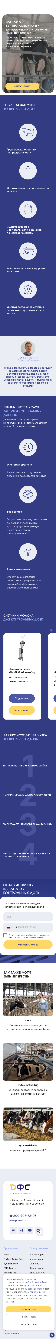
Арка (6, 1254)
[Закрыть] (52, 1335)
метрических (40, 1295)
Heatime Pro (9, 1272)
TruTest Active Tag (13, 1259)
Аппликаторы (37, 1268)
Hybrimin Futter (11, 1263)
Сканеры (35, 1263)
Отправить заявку (28, 944)
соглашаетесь (35, 1288)
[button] (22, 86)
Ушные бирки (37, 1254)
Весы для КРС (37, 1272)
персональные (37, 1292)
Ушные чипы (36, 1259)
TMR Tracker (10, 1268)
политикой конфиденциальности (35, 935)
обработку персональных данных (28, 937)
